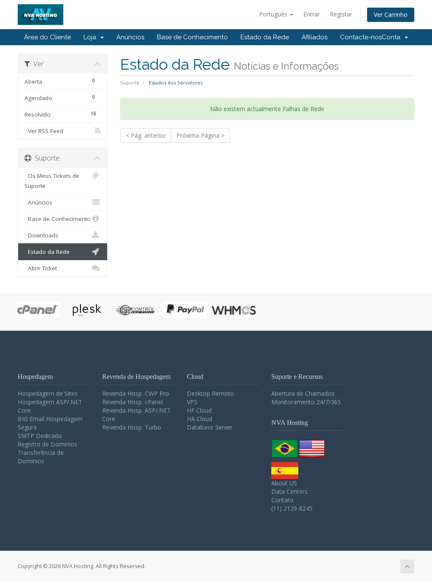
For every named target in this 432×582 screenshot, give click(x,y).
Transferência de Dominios (41, 457)
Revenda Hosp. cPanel (132, 402)
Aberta (59, 81)
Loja (92, 37)
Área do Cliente (47, 37)
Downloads (41, 235)
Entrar (311, 14)
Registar (341, 14)
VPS (192, 402)
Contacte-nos (361, 37)
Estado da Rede (264, 37)
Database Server (209, 427)
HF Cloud (199, 410)
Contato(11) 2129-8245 (292, 504)
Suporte (129, 82)
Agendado (59, 97)
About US (284, 483)
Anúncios (130, 37)
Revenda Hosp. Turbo (131, 427)
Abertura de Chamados (303, 393)
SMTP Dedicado (40, 436)
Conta (393, 37)
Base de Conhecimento (192, 37)
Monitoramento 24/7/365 (306, 402)
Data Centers (289, 491)
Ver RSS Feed (43, 131)
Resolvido (60, 114)
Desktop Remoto (210, 393)
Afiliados (314, 37)
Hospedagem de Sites (48, 393)
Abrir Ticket (40, 268)
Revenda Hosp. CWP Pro (135, 393)
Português (274, 14)
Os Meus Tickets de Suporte (51, 181)
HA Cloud (199, 419)
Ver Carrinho (391, 15)
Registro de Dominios (47, 444)
